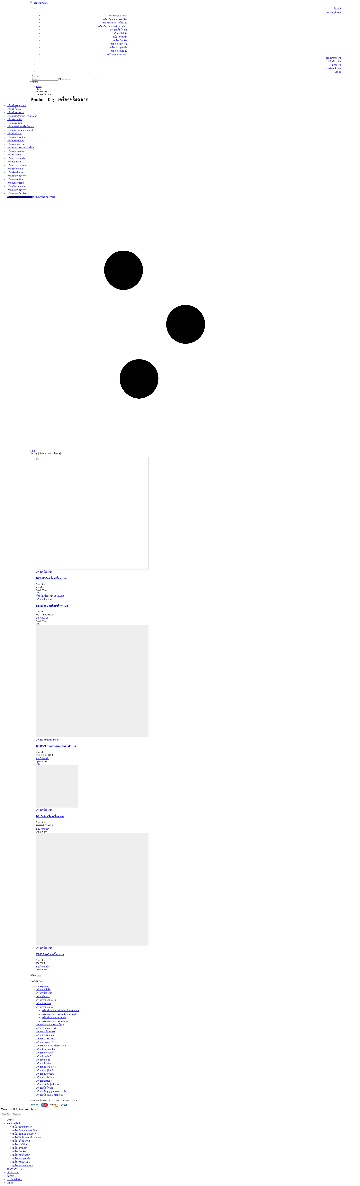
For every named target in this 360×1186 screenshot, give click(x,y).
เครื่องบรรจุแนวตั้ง (118, 47)
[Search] (96, 79)
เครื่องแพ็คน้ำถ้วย (118, 30)
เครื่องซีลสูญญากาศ (117, 15)
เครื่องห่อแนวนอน (118, 51)
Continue (16, 1114)
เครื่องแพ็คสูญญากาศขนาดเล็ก (51, 1091)
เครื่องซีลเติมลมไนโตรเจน (114, 23)
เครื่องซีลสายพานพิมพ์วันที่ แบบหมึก (59, 1014)
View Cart (6, 1114)
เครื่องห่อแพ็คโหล (118, 44)
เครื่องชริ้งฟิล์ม (120, 33)
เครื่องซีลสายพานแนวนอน (55, 1021)
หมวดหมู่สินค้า (333, 12)
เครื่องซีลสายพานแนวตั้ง (54, 1017)
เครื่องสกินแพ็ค (119, 37)
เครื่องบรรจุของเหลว (117, 54)
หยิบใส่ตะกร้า (42, 618)
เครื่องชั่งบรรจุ (43, 996)
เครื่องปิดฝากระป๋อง (45, 1049)
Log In (338, 71)
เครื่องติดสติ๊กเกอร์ (45, 1035)
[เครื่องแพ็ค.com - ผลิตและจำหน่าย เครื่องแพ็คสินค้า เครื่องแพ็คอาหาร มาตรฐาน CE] (39, 3)
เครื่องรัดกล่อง (120, 40)
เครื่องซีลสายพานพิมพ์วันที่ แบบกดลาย (60, 1010)
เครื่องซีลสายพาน (44, 1007)
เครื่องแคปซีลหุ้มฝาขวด (47, 740)
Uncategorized (42, 986)
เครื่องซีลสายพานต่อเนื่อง (115, 19)
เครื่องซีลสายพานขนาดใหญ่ (50, 1024)
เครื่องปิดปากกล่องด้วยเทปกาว (112, 26)
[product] (157, 513)
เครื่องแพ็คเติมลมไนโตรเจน (49, 1095)
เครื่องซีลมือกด (43, 1003)
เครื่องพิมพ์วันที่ (43, 1056)
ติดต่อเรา (336, 65)
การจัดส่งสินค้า (333, 68)
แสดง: (33, 975)
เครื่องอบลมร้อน (44, 1081)
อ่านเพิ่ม (40, 587)
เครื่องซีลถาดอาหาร (46, 1000)
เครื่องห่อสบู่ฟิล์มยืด (45, 1070)
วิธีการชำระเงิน (333, 58)
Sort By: (34, 453)
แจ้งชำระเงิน (334, 61)
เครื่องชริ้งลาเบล (44, 572)
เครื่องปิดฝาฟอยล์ (44, 1053)
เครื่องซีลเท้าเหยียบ (45, 1031)
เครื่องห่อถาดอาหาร (46, 1067)
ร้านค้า (337, 8)
